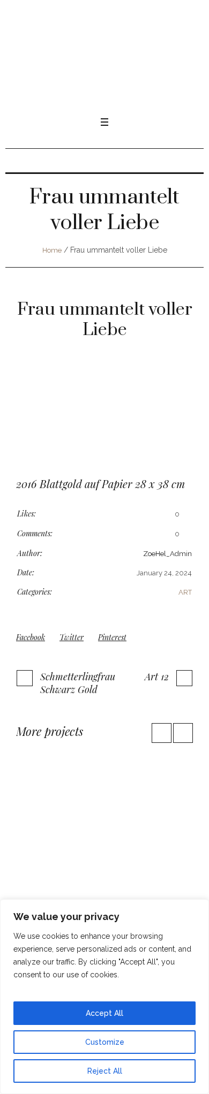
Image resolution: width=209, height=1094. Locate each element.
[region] (104, 996)
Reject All (104, 1071)
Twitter (71, 637)
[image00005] (104, 419)
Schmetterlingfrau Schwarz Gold (77, 683)
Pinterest (112, 637)
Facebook (30, 637)
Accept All (104, 1013)
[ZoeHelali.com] (104, 61)
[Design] (104, 831)
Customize (104, 1042)
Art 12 (157, 676)
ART (185, 592)
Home (52, 250)
